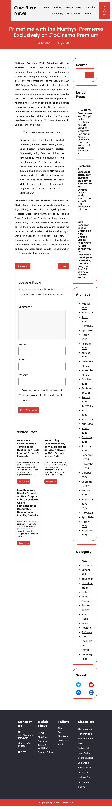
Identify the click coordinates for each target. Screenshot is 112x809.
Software (87, 632)
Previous (22, 266)
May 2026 (87, 326)
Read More (23, 481)
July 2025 (87, 406)
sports (85, 636)
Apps (85, 560)
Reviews (87, 627)
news (85, 623)
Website (23, 374)
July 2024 (87, 499)
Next (63, 266)
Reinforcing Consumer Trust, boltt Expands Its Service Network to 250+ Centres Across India (55, 448)
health (85, 609)
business (87, 565)
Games (86, 605)
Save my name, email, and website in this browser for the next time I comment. (42, 395)
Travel (85, 649)
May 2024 (87, 512)
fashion (86, 592)
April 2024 (88, 517)
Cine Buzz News (25, 10)
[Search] (89, 75)
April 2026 (87, 330)
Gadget (86, 601)
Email (22, 359)
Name (22, 344)
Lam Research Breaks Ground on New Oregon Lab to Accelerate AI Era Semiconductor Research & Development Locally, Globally (28, 502)
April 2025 (87, 423)
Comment (25, 306)
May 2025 (87, 419)
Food (85, 596)
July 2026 (87, 312)
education (88, 578)
